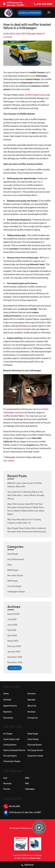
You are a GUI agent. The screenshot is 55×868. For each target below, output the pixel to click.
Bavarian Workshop (12, 431)
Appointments (10, 705)
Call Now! (29, 864)
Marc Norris (10, 33)
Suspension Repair (35, 756)
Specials (31, 699)
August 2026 (13, 613)
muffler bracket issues (35, 94)
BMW (27, 778)
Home (6, 693)
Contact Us (33, 717)
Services (32, 693)
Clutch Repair (33, 739)
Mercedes (7, 783)
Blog (9, 564)
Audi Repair (12, 553)
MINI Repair (12, 580)
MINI (27, 783)
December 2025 (14, 657)
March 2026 (12, 640)
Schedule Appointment (30, 13)
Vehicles (7, 699)
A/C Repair (7, 734)
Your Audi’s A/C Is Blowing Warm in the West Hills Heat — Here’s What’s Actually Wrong (25, 495)
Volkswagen (30, 789)
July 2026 (11, 619)
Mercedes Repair (15, 575)
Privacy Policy (35, 858)
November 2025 (14, 662)
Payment (7, 711)
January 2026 (13, 651)
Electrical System (35, 745)
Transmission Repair (11, 761)
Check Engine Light (11, 739)
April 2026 (12, 635)
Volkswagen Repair (34, 33)
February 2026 (14, 646)
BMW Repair (13, 570)
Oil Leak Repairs (10, 756)
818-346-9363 (44, 3)
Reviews (31, 711)
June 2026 (12, 624)
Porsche (6, 789)
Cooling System (9, 745)
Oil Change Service (35, 750)
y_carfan (10, 460)
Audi (5, 778)
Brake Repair (33, 734)
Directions (8, 717)
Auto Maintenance (15, 559)
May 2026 (11, 630)
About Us (32, 705)
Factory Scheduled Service (14, 750)
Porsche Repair (14, 586)
